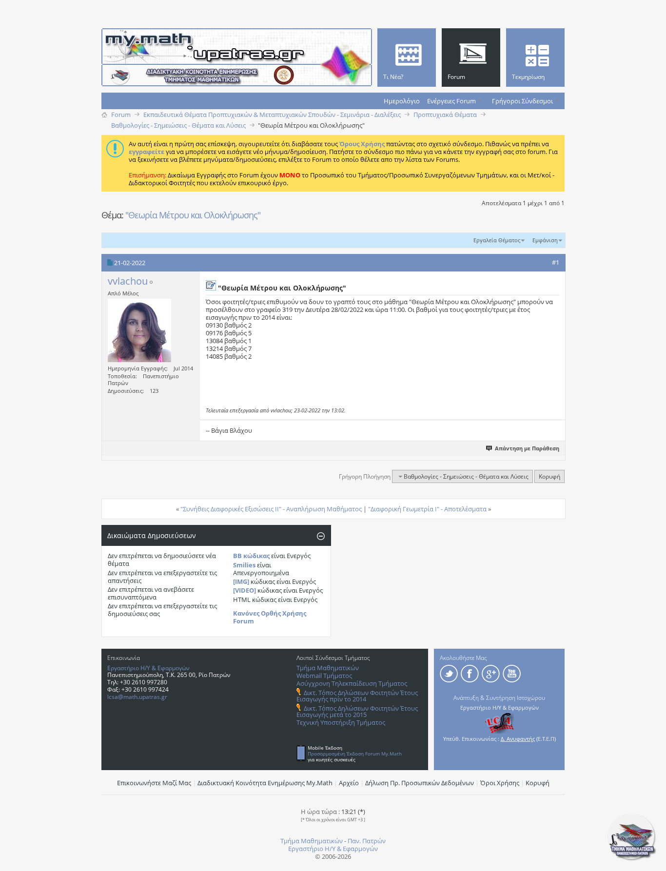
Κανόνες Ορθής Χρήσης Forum (269, 617)
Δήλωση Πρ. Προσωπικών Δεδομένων (419, 782)
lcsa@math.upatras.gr (137, 697)
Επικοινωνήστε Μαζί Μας (154, 782)
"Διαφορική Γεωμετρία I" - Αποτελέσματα (427, 508)
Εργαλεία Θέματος (496, 240)
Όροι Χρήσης (499, 782)
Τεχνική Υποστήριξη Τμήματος (340, 722)
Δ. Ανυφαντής (518, 738)
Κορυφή (549, 476)
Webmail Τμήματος (324, 675)
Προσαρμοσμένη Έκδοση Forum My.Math (355, 753)
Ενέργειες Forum (451, 101)
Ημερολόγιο (402, 101)
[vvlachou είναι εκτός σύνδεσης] (139, 330)
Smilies (244, 565)
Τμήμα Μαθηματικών (327, 667)
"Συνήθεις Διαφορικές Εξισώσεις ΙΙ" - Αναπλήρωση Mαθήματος (271, 508)
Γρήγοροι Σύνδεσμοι (522, 101)
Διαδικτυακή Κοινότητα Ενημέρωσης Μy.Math (265, 782)
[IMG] (241, 581)
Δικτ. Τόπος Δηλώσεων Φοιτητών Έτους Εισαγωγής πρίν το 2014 (357, 695)
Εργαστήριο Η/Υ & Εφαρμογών (148, 668)
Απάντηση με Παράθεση (527, 448)
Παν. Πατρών (367, 840)
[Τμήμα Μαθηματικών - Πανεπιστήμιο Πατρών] (631, 858)
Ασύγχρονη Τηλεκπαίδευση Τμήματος (351, 683)
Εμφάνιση (545, 240)
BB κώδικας (251, 555)
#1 (555, 262)
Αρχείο (349, 782)
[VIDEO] (244, 590)
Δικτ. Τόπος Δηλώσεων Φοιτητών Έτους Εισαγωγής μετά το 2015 (357, 711)
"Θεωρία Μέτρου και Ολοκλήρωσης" (192, 215)
